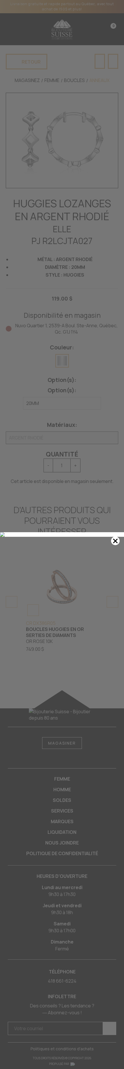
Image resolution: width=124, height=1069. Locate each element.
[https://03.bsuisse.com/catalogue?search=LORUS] (62, 534)
